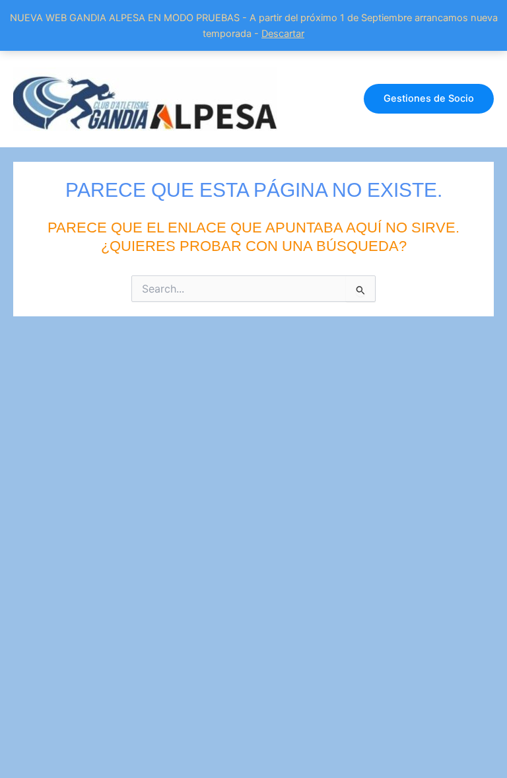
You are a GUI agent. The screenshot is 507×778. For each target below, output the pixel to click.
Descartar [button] (282, 34)
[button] (429, 99)
